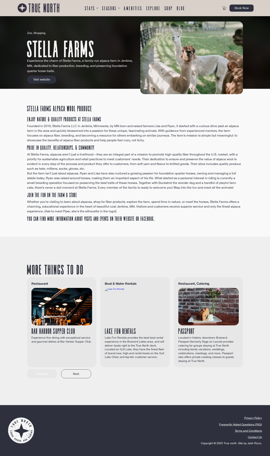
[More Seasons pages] (119, 8)
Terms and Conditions (248, 430)
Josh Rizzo (254, 443)
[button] (224, 8)
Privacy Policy (253, 417)
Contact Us (255, 437)
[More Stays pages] (97, 8)
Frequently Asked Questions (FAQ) (240, 424)
